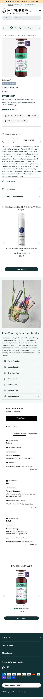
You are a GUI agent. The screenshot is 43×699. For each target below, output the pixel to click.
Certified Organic (15, 116)
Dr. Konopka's (6, 80)
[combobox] (21, 18)
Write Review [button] (21, 418)
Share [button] (31, 466)
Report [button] (27, 466)
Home (4, 35)
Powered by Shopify (20, 692)
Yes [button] (23, 466)
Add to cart (29, 140)
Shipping (14, 99)
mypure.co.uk (10, 692)
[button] (21, 110)
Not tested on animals (17, 121)
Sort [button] (8, 427)
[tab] (19, 434)
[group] (21, 408)
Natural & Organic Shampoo (15, 35)
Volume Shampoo (30, 35)
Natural (34, 116)
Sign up (10, 5)
